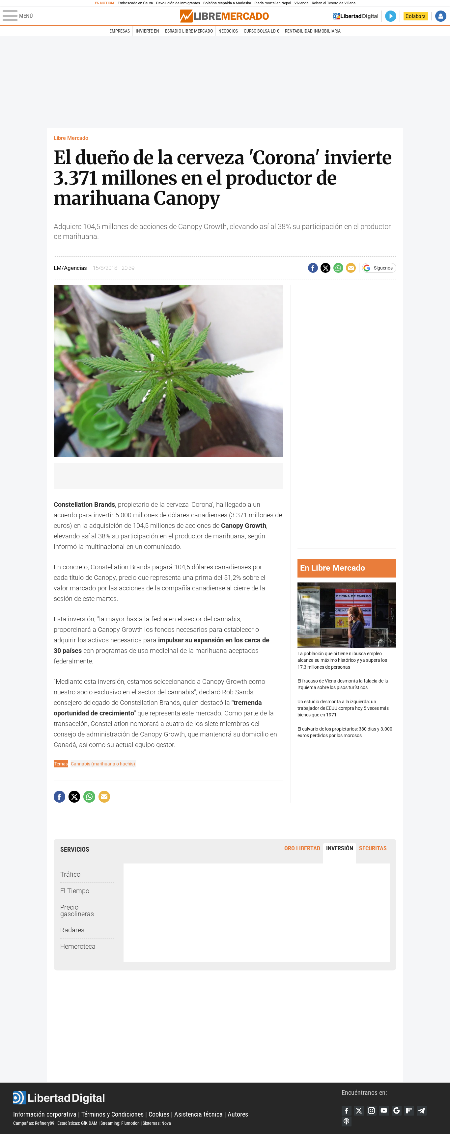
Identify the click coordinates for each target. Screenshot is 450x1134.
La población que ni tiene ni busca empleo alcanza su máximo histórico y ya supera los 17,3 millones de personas (342, 660)
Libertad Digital (177, 1097)
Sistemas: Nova (157, 1123)
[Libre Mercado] (224, 16)
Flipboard (409, 1111)
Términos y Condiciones (112, 1114)
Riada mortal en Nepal (272, 3)
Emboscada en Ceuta (135, 3)
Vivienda (301, 3)
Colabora (416, 16)
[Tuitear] (325, 268)
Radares (72, 930)
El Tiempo (74, 891)
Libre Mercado (71, 138)
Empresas (119, 31)
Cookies (159, 1114)
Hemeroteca (78, 946)
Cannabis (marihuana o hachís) (103, 763)
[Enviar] (338, 268)
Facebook (347, 1111)
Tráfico (70, 874)
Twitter (359, 1111)
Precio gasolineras (77, 910)
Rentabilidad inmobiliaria (313, 31)
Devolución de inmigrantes (178, 3)
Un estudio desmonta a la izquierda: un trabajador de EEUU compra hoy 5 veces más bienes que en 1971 (343, 708)
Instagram (372, 1111)
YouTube (384, 1111)
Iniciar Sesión (440, 16)
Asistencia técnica (198, 1114)
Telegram (422, 1111)
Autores (238, 1114)
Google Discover (397, 1111)
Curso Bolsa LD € (261, 31)
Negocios (228, 31)
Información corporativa (44, 1114)
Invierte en (147, 31)
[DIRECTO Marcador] (390, 16)
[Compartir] (313, 268)
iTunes (347, 1121)
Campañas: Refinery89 (33, 1123)
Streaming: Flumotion (120, 1123)
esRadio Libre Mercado (189, 31)
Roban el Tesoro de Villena (333, 3)
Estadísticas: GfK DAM (77, 1123)
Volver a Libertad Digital (355, 16)
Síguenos (383, 268)
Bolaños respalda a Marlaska (227, 3)
